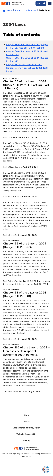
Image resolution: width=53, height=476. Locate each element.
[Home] (17, 3)
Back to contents (11, 78)
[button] (45, 469)
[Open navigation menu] (50, 3)
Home (9, 10)
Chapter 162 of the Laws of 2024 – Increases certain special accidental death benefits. (27, 68)
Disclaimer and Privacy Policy (26, 427)
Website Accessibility (26, 434)
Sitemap (26, 440)
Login (40, 3)
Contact (26, 421)
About (26, 415)
